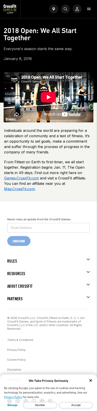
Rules (12, 261)
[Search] (65, 8)
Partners (15, 298)
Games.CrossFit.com (21, 178)
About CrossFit (20, 286)
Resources (16, 273)
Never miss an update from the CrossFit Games (39, 219)
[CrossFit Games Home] (10, 12)
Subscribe (19, 241)
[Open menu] (88, 8)
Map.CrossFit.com (19, 189)
